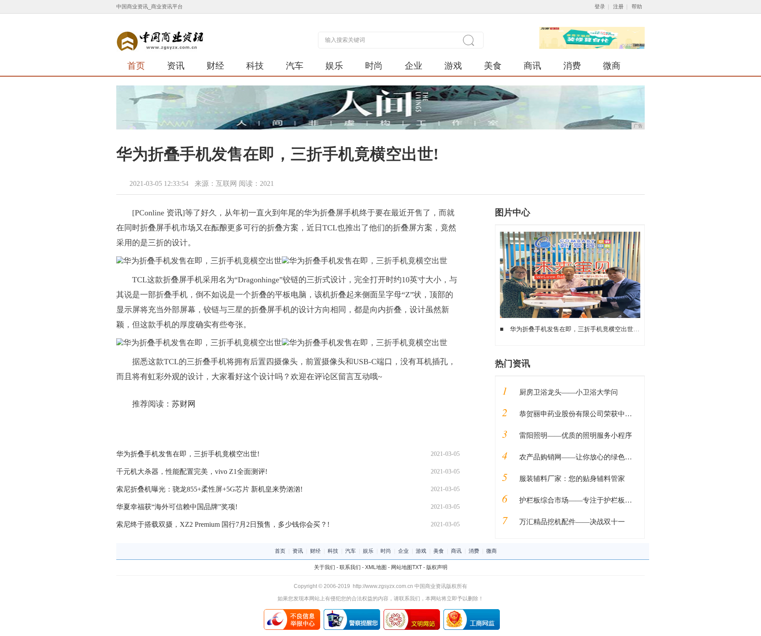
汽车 (294, 65)
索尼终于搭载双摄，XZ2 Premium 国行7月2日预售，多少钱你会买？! (222, 524)
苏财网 (184, 403)
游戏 (453, 65)
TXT (417, 567)
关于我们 (324, 567)
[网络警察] (352, 612)
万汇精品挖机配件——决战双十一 (572, 521)
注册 (618, 7)
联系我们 (350, 567)
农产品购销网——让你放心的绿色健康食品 (586, 457)
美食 (493, 65)
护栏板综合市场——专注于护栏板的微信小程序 (593, 500)
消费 (572, 65)
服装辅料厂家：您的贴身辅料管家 (572, 478)
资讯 (176, 65)
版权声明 (436, 567)
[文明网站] (412, 612)
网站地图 (401, 567)
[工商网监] (471, 612)
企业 (413, 65)
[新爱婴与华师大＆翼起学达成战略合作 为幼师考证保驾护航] (570, 235)
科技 (255, 65)
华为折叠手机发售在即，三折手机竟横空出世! (187, 454)
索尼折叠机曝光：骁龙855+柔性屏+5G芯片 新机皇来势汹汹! (209, 489)
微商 (612, 65)
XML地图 (376, 567)
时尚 (374, 65)
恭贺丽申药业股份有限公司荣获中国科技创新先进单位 (603, 414)
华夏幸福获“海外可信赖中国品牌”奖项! (176, 506)
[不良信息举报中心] (292, 612)
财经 (215, 65)
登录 (600, 7)
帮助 (637, 7)
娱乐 (334, 65)
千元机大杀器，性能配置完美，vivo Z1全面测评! (191, 471)
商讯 (532, 65)
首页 (136, 65)
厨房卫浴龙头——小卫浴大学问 (568, 392)
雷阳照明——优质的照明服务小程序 (575, 435)
